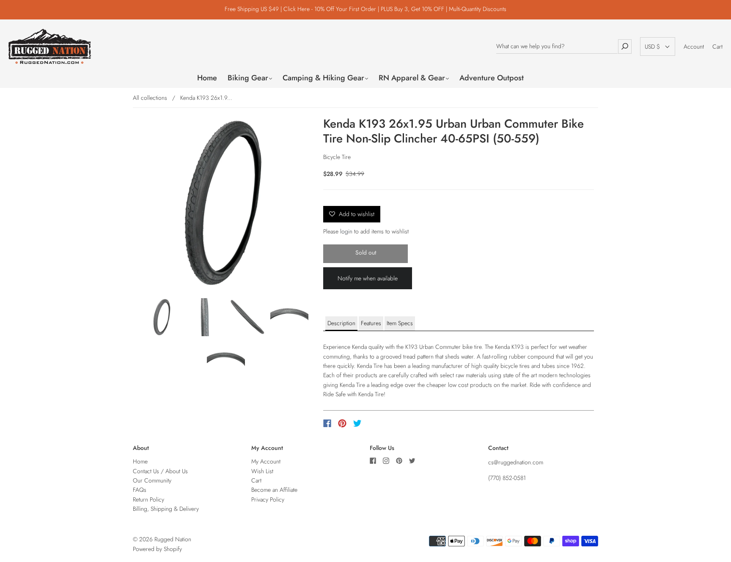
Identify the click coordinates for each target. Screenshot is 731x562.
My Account (265, 461)
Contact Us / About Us (160, 471)
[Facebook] (327, 423)
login (346, 231)
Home (207, 78)
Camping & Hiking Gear (323, 78)
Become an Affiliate (274, 489)
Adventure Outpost (491, 78)
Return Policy (148, 499)
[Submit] (625, 46)
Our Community (152, 480)
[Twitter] (357, 423)
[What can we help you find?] (557, 46)
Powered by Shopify (157, 549)
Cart (717, 46)
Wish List (262, 471)
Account (694, 46)
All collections (150, 97)
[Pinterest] (342, 423)
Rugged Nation (172, 539)
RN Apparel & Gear (412, 78)
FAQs (139, 489)
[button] (657, 46)
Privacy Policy (267, 499)
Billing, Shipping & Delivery (166, 508)
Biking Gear (248, 78)
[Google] (375, 423)
